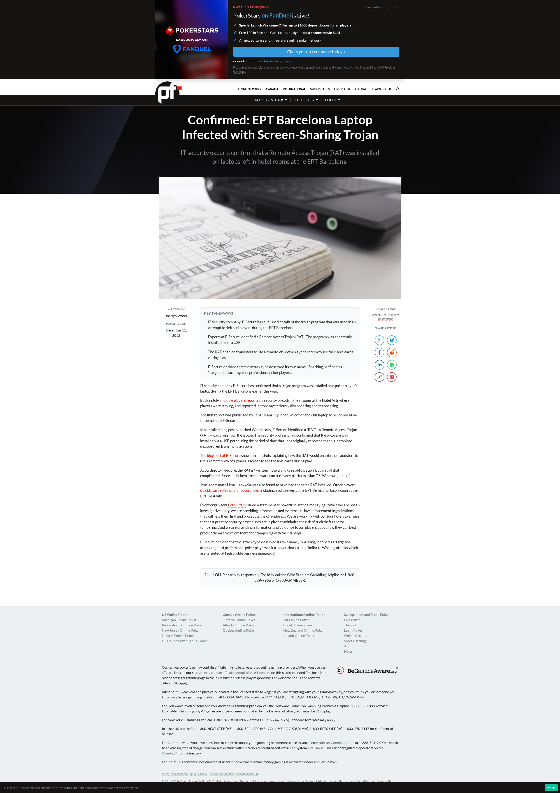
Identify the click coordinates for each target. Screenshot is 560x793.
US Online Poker (249, 89)
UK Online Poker (296, 620)
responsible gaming (222, 773)
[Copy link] (379, 377)
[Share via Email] (392, 377)
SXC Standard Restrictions (388, 317)
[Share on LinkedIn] (379, 365)
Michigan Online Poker (179, 620)
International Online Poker (304, 614)
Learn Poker (381, 89)
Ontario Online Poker (239, 620)
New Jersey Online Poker (181, 630)
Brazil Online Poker (297, 625)
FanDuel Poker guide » (273, 61)
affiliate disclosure (247, 773)
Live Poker (342, 89)
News (348, 651)
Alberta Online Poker (239, 625)
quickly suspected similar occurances (229, 490)
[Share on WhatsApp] (392, 365)
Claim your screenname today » (316, 51)
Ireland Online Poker (299, 635)
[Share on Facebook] (379, 352)
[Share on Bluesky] (392, 340)
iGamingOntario (174, 753)
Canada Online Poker (239, 614)
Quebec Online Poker (239, 630)
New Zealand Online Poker (303, 630)
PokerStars (237, 505)
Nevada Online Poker (178, 635)
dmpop (376, 315)
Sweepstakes (320, 89)
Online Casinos (355, 635)
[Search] (397, 89)
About (349, 646)
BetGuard (315, 748)
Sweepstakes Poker (268, 100)
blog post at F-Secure (224, 455)
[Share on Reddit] (392, 352)
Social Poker (304, 100)
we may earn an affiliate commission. (226, 672)
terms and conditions (175, 773)
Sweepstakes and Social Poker (366, 614)
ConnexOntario (343, 742)
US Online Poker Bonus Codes (184, 641)
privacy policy (198, 773)
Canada (272, 89)
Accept (551, 787)
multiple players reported (240, 400)
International (294, 89)
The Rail (361, 89)
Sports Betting (355, 641)
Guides (330, 100)
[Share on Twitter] (379, 340)
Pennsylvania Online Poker (182, 625)
